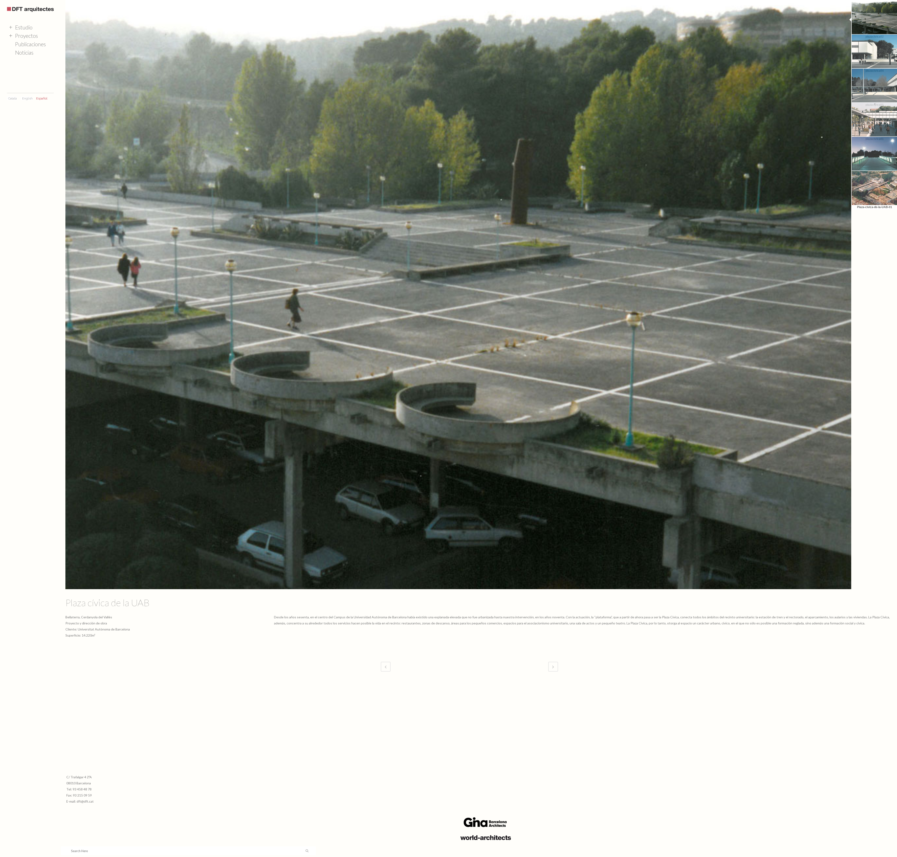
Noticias (24, 52)
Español (41, 98)
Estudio (23, 27)
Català (12, 98)
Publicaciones (30, 44)
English (27, 98)
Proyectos (26, 35)
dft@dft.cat (85, 801)
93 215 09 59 (82, 795)
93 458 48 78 (82, 789)
